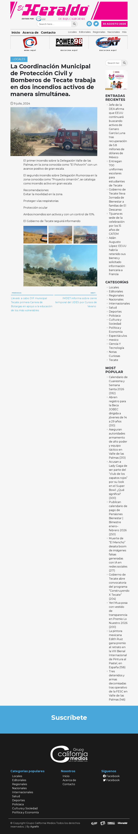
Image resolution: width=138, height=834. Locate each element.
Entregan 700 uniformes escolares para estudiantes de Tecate (117, 173)
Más (124, 32)
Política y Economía (25, 812)
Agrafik (34, 826)
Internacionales (119, 303)
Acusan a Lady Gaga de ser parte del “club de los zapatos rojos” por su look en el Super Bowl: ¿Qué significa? (118, 478)
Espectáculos (118, 335)
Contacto (48, 32)
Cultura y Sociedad (25, 808)
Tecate (113, 360)
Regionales (99, 32)
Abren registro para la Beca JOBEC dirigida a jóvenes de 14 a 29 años (118, 409)
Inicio (16, 32)
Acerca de (31, 32)
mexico (113, 339)
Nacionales (114, 32)
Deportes (115, 311)
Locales (72, 32)
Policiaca (114, 315)
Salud (113, 307)
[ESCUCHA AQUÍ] (69, 42)
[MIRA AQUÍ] (29, 42)
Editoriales (85, 32)
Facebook (113, 776)
